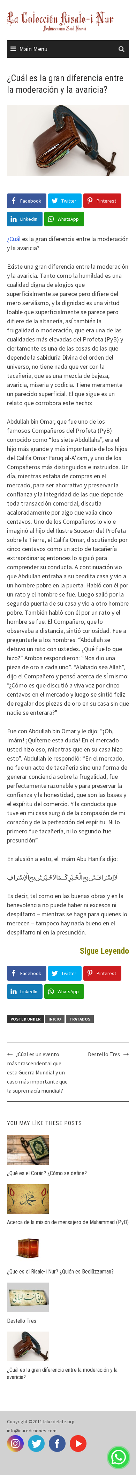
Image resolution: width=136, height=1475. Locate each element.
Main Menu (33, 49)
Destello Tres (104, 1054)
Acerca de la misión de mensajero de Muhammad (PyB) (68, 1222)
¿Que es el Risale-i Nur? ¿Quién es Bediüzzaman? (60, 1271)
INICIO (54, 1019)
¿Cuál (14, 239)
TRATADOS (79, 1019)
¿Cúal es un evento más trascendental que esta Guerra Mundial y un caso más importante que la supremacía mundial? (37, 1072)
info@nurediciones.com (31, 1430)
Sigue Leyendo (104, 951)
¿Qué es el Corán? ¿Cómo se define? (47, 1173)
